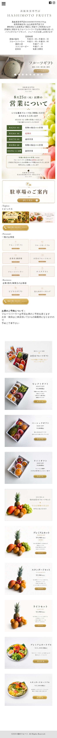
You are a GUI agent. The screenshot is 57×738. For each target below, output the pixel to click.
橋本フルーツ (22, 734)
